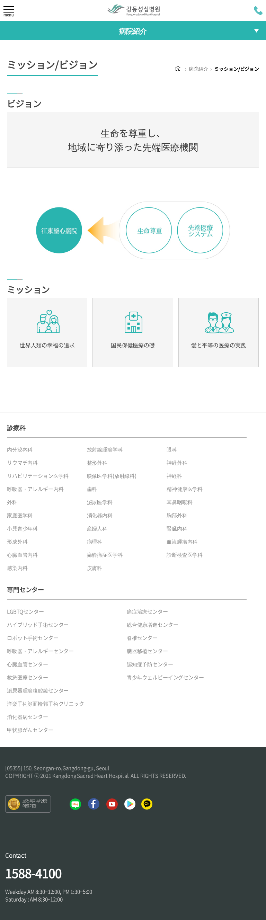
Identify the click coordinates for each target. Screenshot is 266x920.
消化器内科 (100, 515)
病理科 (95, 541)
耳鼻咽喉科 (179, 502)
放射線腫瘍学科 (105, 449)
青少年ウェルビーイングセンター (165, 677)
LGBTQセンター (25, 611)
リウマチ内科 (22, 462)
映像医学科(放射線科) (111, 476)
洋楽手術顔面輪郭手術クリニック (45, 703)
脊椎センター (142, 638)
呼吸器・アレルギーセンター (40, 651)
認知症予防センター (150, 664)
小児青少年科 (22, 528)
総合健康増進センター (152, 624)
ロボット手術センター (33, 638)
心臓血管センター (27, 664)
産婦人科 (97, 528)
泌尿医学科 (100, 502)
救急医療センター (27, 677)
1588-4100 (33, 873)
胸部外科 (177, 515)
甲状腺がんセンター (30, 730)
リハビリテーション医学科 (38, 476)
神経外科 (177, 462)
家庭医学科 (20, 515)
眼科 (172, 449)
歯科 (92, 489)
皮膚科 (95, 568)
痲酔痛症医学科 (105, 555)
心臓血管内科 (22, 555)
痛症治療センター (147, 611)
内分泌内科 (20, 449)
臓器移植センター (147, 651)
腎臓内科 (177, 528)
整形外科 (97, 462)
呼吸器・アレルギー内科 (35, 489)
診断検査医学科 (185, 555)
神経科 (174, 476)
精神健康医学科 (185, 489)
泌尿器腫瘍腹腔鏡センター (38, 690)
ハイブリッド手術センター (38, 624)
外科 (12, 502)
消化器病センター (27, 717)
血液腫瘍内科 (182, 541)
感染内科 (17, 568)
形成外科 (17, 541)
